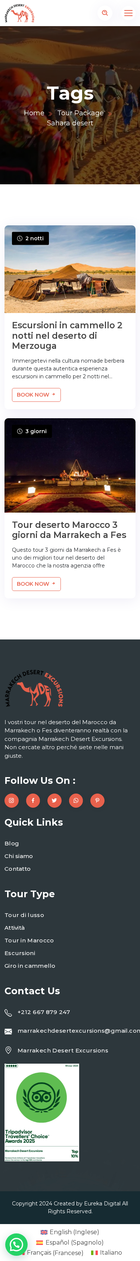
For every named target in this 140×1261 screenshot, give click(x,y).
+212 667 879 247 (44, 1012)
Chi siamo (18, 856)
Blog (11, 843)
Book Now (34, 394)
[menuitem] (70, 1232)
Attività (14, 927)
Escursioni (19, 953)
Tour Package (80, 113)
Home (34, 113)
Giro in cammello (30, 965)
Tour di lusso (24, 915)
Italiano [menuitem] (111, 1252)
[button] (16, 1244)
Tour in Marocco (29, 940)
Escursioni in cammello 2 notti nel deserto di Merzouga (67, 335)
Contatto (17, 868)
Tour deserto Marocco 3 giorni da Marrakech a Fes (69, 530)
